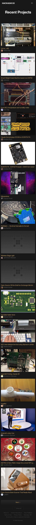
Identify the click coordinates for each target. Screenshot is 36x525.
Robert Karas (8, 287)
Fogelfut (3, 403)
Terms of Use (8, 515)
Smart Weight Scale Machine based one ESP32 (16, 78)
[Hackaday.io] (8, 3)
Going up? (19, 508)
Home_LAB (5, 48)
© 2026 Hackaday (18, 520)
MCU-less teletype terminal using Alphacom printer (17, 344)
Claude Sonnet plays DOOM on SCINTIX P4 (15, 137)
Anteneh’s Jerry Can (7, 433)
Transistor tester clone (8, 314)
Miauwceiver (5, 196)
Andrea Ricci (8, 139)
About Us (6, 513)
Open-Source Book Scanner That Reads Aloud (16, 492)
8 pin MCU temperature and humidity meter (15, 107)
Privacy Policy (18, 515)
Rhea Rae (7, 50)
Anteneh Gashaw (9, 435)
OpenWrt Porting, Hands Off (10, 374)
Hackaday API (28, 515)
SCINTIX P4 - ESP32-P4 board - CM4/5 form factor (17, 166)
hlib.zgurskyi (8, 406)
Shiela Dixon (8, 346)
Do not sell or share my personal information (18, 517)
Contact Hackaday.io (16, 513)
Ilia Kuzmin (7, 228)
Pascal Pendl (8, 198)
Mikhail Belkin (8, 317)
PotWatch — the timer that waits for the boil (15, 226)
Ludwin (6, 494)
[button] (32, 3)
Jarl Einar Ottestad (10, 258)
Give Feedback (28, 513)
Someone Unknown (10, 376)
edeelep (6, 80)
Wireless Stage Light (7, 255)
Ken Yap (6, 110)
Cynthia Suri (8, 465)
